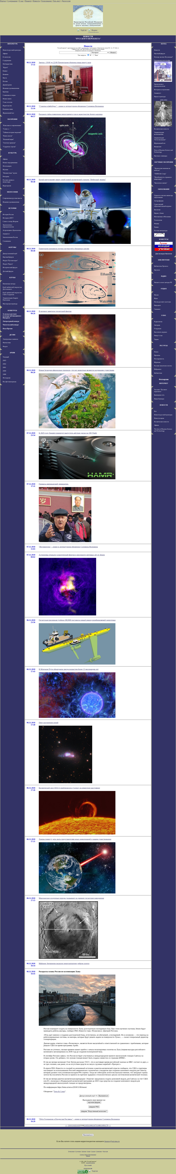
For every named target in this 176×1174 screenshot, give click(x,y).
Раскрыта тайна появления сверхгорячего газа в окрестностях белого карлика (70, 114)
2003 (4, 360)
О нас (21, 1)
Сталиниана (7, 241)
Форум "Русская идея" (10, 260)
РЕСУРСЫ (164, 345)
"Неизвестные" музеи (10, 173)
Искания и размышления (11, 88)
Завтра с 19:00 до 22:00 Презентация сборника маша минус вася (65, 62)
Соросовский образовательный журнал (162, 205)
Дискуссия (66, 1)
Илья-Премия (7, 328)
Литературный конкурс (11, 321)
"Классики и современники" (12, 125)
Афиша (5, 53)
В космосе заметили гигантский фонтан (55, 311)
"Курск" (5, 67)
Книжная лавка (8, 109)
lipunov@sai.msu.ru (112, 1141)
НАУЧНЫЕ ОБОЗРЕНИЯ (163, 162)
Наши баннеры (159, 399)
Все (155, 411)
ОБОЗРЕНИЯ (12, 119)
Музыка (5, 169)
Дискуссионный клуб (10, 253)
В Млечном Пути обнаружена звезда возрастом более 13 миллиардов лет (69, 669)
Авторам (157, 325)
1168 (98, 1125)
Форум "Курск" (8, 264)
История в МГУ (8, 218)
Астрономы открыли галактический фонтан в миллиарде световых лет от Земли (72, 555)
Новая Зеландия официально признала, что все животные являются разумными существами (76, 370)
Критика (6, 92)
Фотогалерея (7, 166)
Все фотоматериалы (9, 382)
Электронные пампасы (10, 339)
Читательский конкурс (11, 325)
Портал (3, 1)
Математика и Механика (162, 217)
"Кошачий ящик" (8, 139)
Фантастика (7, 342)
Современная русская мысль (12, 198)
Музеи (156, 295)
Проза (5, 78)
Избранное (157, 369)
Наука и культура (160, 96)
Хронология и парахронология (8, 226)
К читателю (7, 57)
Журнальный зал (8, 113)
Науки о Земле (159, 213)
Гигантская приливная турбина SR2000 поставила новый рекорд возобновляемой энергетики (77, 620)
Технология (158, 220)
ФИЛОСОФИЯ (12, 192)
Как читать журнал (160, 332)
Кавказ (5, 71)
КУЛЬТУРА (12, 153)
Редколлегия (158, 322)
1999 (4, 374)
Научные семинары (160, 156)
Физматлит (157, 147)
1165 (86, 1125)
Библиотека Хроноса (161, 266)
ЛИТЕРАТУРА (12, 44)
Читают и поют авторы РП (163, 282)
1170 (106, 1125)
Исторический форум (10, 267)
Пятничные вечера (9, 284)
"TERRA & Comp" (160, 174)
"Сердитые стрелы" (9, 147)
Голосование (46, 1)
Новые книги (7, 99)
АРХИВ (12, 353)
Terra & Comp (59, 1091)
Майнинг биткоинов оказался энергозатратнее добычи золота (64, 963)
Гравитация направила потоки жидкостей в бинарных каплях (64, 249)
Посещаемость (159, 359)
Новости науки (159, 418)
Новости (36, 1)
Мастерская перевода (10, 304)
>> (110, 1125)
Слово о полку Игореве (10, 221)
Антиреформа (158, 201)
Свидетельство (85, 48)
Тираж (156, 339)
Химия (156, 227)
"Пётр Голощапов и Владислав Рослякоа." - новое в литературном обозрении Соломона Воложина (79, 1119)
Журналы (157, 362)
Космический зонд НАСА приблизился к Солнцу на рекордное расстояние (69, 788)
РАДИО (163, 276)
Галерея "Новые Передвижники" (88, 1154)
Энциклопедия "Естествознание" (160, 139)
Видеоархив (7, 186)
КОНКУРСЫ (12, 310)
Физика (156, 223)
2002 (4, 364)
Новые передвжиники (10, 162)
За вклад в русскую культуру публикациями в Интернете (12, 316)
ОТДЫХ (164, 289)
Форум (5, 346)
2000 (4, 371)
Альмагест (6, 234)
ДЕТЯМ (12, 335)
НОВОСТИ (164, 405)
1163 (78, 1125)
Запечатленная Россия (10, 237)
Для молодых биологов (163, 254)
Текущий (6, 357)
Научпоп (157, 270)
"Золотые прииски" (9, 143)
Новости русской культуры (12, 50)
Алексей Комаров (90, 1162)
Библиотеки (158, 373)
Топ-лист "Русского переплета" (160, 390)
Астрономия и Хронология (12, 230)
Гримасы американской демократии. (54, 484)
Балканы (5, 74)
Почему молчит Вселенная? (163, 57)
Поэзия (5, 81)
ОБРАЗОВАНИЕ (164, 189)
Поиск (156, 352)
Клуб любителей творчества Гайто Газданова (12, 293)
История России (8, 214)
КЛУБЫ (12, 277)
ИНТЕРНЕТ (163, 383)
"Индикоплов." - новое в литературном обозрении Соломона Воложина (68, 547)
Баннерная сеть (159, 395)
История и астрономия (161, 89)
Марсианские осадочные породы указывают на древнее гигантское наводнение (71, 898)
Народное (157, 305)
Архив (88, 1151)
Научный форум (8, 257)
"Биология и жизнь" (160, 183)
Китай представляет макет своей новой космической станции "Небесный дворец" (72, 180)
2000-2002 (163, 100)
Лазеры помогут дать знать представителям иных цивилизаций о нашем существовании (75, 839)
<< (66, 1125)
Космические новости (161, 129)
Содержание (12, 1)
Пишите (28, 1)
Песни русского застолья (162, 302)
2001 (4, 367)
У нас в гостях (7, 102)
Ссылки (93, 1151)
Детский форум (8, 271)
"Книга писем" (7, 136)
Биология (157, 210)
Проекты (157, 355)
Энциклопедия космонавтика (159, 133)
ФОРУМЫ (12, 247)
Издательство (7, 106)
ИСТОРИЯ (12, 208)
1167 (94, 1125)
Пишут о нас (158, 335)
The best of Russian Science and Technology (163, 430)
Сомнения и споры (9, 95)
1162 (74, 1125)
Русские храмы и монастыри (8, 181)
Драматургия (7, 85)
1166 (90, 1125)
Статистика (99, 1151)
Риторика (6, 176)
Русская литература (160, 230)
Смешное (157, 309)
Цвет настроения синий (48, 723)
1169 (102, 1125)
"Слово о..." (6, 129)
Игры (156, 298)
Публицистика (7, 64)
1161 (70, 1125)
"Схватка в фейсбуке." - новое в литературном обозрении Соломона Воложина (71, 106)
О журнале (157, 328)
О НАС (163, 315)
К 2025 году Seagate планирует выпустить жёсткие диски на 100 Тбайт (68, 433)
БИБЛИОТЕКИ (163, 260)
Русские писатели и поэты (163, 366)
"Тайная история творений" (12, 132)
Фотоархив (6, 378)
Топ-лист (56, 1)
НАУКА (163, 44)
